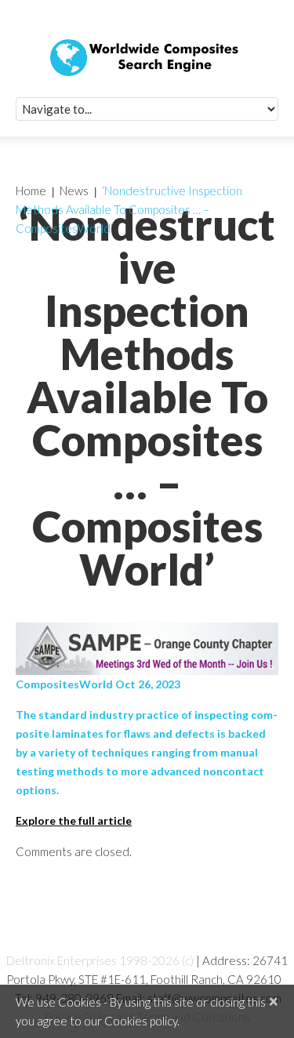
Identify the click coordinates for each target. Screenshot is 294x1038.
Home (31, 190)
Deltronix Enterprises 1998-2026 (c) (100, 960)
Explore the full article (74, 820)
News (74, 190)
